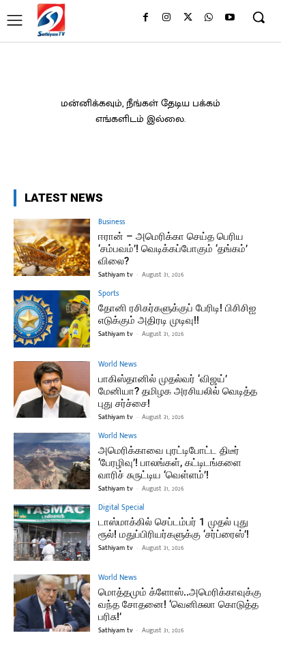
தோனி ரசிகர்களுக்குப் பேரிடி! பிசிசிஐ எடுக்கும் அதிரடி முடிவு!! (177, 314)
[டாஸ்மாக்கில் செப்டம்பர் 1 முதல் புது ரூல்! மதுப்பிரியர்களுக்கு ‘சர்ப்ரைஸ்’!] (52, 533)
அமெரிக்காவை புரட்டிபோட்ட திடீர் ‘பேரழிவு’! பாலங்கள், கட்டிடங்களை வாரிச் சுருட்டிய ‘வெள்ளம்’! (169, 462)
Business (111, 222)
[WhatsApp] (208, 18)
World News (117, 365)
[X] (187, 18)
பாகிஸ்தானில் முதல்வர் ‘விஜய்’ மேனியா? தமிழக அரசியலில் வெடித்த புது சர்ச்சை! (177, 391)
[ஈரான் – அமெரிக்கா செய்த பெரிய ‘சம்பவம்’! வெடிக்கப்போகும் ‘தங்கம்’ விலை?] (52, 247)
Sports (108, 294)
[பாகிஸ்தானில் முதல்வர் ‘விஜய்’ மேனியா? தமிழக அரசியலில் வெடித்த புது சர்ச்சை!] (52, 389)
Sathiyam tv (115, 274)
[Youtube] (229, 18)
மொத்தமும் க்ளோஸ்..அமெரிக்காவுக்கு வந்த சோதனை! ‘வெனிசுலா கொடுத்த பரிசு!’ (179, 604)
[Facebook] (145, 18)
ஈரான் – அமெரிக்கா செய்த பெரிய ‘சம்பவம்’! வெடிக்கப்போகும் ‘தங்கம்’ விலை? (173, 248)
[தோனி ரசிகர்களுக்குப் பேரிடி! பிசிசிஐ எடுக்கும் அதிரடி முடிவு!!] (52, 319)
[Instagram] (166, 18)
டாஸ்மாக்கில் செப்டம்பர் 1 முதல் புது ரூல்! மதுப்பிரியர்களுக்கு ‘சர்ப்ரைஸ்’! (173, 528)
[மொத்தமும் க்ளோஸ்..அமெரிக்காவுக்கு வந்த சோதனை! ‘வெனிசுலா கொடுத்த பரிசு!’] (52, 603)
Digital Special (121, 508)
